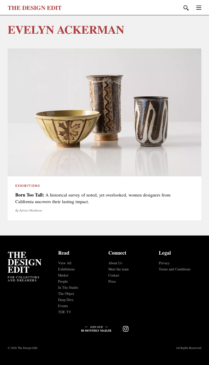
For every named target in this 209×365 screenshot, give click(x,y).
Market (63, 275)
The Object (66, 293)
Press (112, 281)
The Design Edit (25, 262)
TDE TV (64, 311)
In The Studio (68, 287)
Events (63, 305)
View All (64, 262)
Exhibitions (66, 269)
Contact (113, 275)
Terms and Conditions (174, 269)
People (63, 281)
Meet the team (118, 269)
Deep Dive (65, 299)
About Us (115, 262)
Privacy (164, 262)
